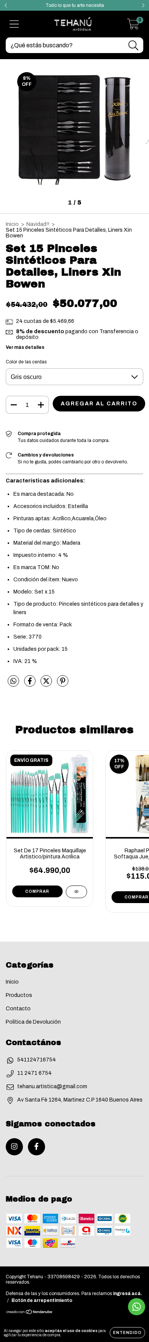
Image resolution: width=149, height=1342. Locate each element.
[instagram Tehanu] (14, 1146)
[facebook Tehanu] (36, 1146)
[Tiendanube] (29, 1313)
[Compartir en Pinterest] (62, 684)
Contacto (18, 1008)
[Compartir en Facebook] (30, 684)
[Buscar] (134, 46)
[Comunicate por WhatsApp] (136, 1306)
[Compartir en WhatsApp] (13, 681)
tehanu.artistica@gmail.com (52, 1086)
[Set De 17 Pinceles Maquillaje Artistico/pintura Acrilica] (76, 892)
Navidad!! (37, 224)
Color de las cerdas (26, 362)
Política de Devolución (33, 1022)
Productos (19, 995)
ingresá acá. (127, 1293)
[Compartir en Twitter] (46, 684)
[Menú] (14, 24)
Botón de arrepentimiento (41, 1300)
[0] (133, 26)
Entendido (127, 1333)
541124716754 (36, 1060)
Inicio (12, 224)
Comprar (37, 891)
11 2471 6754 (34, 1073)
